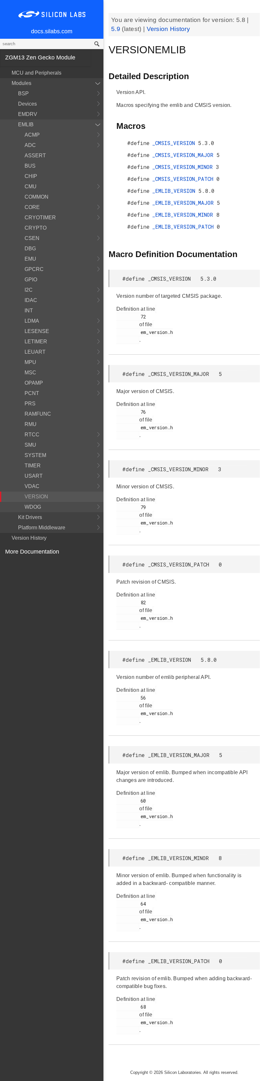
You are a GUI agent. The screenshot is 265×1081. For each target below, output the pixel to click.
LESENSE (37, 331)
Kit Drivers (30, 517)
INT (29, 310)
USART (34, 476)
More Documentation (32, 551)
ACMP (32, 135)
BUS (30, 166)
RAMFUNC (38, 414)
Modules (21, 83)
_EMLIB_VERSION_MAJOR (184, 202)
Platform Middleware (41, 527)
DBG (30, 248)
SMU (30, 445)
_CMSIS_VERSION (175, 143)
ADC (30, 145)
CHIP (31, 176)
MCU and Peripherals (36, 73)
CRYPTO (36, 228)
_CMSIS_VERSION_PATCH (184, 178)
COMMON (36, 197)
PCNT (32, 393)
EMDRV (27, 114)
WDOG (33, 507)
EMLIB (26, 124)
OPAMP (34, 383)
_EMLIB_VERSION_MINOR (184, 214)
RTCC (32, 434)
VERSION (36, 496)
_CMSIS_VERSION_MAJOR (184, 154)
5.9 (116, 29)
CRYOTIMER (40, 217)
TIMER (33, 465)
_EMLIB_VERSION (175, 190)
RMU (31, 424)
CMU (31, 186)
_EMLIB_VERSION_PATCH (184, 226)
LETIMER (36, 341)
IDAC (31, 300)
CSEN (32, 238)
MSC (30, 372)
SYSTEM (35, 455)
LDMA (32, 321)
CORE (32, 207)
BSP (23, 93)
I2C (29, 290)
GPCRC (34, 269)
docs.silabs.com (51, 31)
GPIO (31, 279)
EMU (30, 259)
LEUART (35, 352)
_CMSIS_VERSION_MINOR (184, 166)
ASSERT (35, 155)
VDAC (32, 486)
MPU (30, 362)
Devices (27, 104)
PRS (30, 403)
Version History (29, 538)
